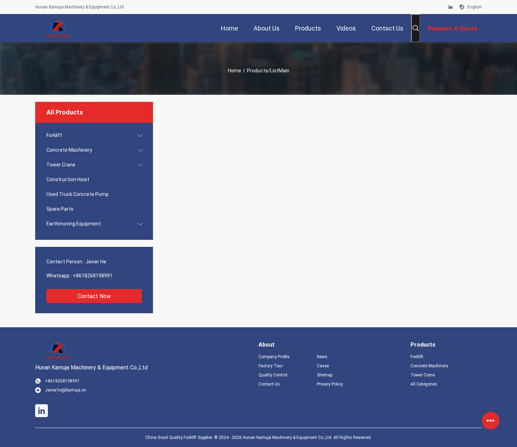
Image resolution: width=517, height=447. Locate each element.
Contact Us (269, 384)
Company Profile (273, 356)
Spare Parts (60, 209)
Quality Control (272, 375)
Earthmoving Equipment (73, 223)
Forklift (54, 135)
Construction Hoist (67, 179)
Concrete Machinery (69, 150)
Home (234, 70)
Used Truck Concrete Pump (77, 194)
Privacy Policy (330, 384)
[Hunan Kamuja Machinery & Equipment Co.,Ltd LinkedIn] (450, 7)
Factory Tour (270, 365)
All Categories (423, 384)
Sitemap (324, 375)
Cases (323, 365)
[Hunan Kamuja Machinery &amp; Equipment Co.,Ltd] (58, 28)
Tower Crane (60, 164)
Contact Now (94, 296)
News (322, 356)
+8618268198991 (93, 275)
